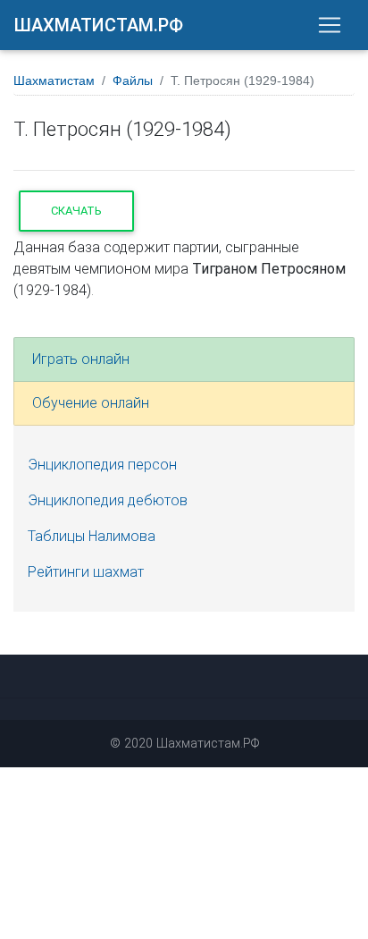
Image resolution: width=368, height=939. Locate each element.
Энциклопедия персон (102, 464)
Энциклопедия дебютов (108, 500)
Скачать (76, 210)
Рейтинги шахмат (86, 571)
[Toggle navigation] (329, 25)
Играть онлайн (81, 359)
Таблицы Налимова (91, 536)
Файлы (133, 80)
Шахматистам (54, 80)
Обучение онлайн (90, 402)
